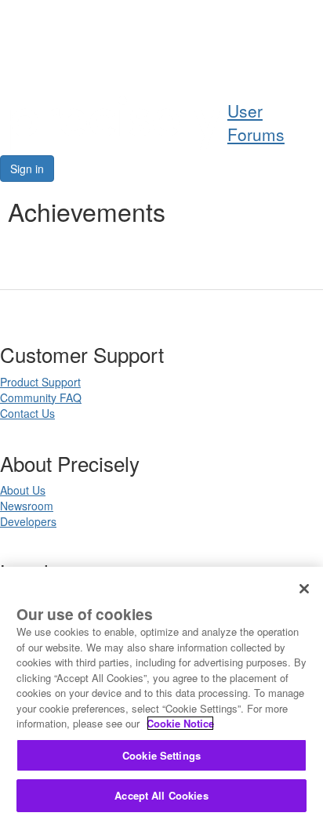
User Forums (256, 122)
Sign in (27, 168)
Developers (28, 521)
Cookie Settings (161, 755)
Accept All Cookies (161, 795)
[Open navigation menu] (305, 60)
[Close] (304, 588)
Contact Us (27, 413)
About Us (22, 490)
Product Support (40, 382)
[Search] (268, 60)
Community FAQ (41, 397)
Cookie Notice (180, 723)
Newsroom (26, 505)
